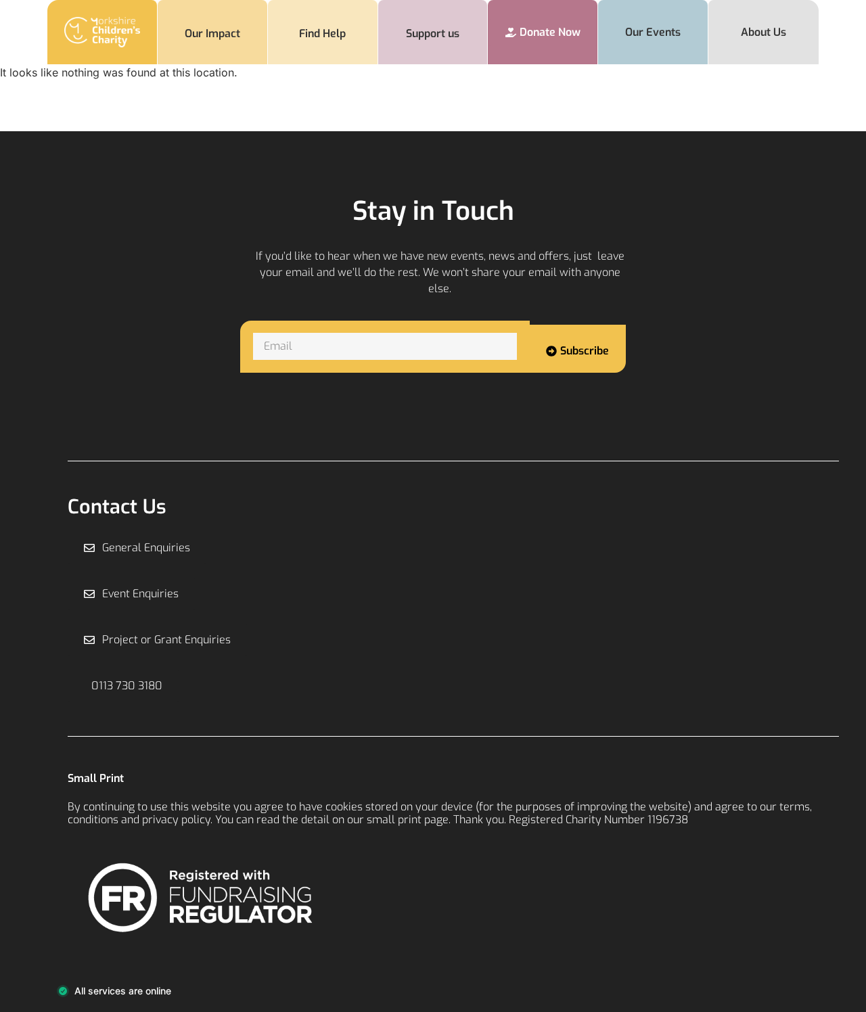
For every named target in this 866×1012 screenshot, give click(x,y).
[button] (123, 686)
